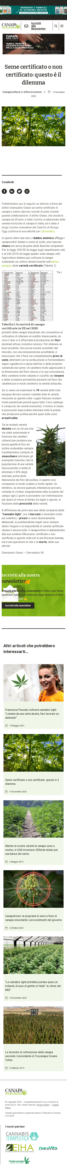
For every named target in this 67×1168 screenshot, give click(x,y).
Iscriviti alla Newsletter (38, 26)
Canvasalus (48, 231)
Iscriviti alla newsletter (18, 605)
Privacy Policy (43, 1105)
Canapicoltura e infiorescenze (22, 92)
